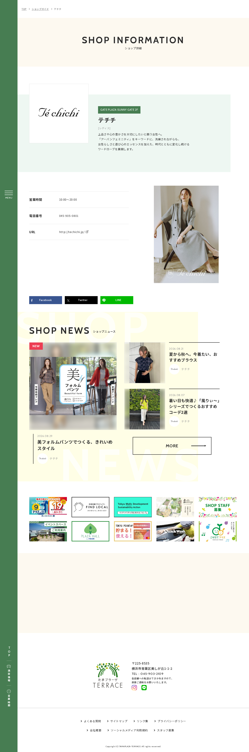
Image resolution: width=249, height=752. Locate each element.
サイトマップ (118, 721)
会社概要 (95, 730)
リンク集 (142, 721)
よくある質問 (92, 721)
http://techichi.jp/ (72, 232)
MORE (172, 445)
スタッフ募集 (165, 730)
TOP (9, 652)
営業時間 (9, 700)
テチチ (57, 9)
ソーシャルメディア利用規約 (129, 730)
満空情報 (9, 675)
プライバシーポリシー (172, 721)
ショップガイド (40, 9)
